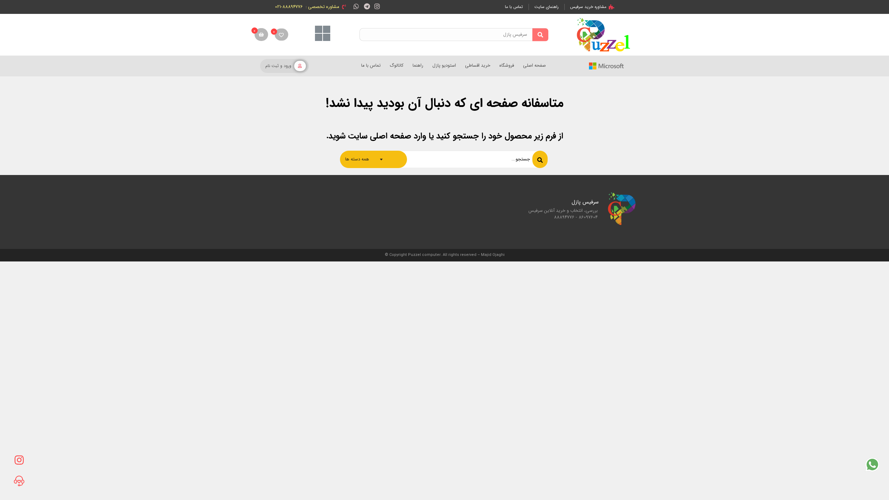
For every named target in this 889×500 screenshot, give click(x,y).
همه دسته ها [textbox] (357, 159)
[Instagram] (377, 6)
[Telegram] (367, 6)
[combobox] (373, 159)
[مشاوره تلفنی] (19, 481)
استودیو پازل (444, 65)
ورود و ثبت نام (278, 65)
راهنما (418, 65)
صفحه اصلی (534, 65)
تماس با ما (371, 65)
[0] (281, 34)
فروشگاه (506, 65)
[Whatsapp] (356, 6)
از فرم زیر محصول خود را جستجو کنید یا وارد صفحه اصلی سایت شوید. (444, 136)
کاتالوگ (397, 65)
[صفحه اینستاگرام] (19, 460)
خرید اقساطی (477, 65)
